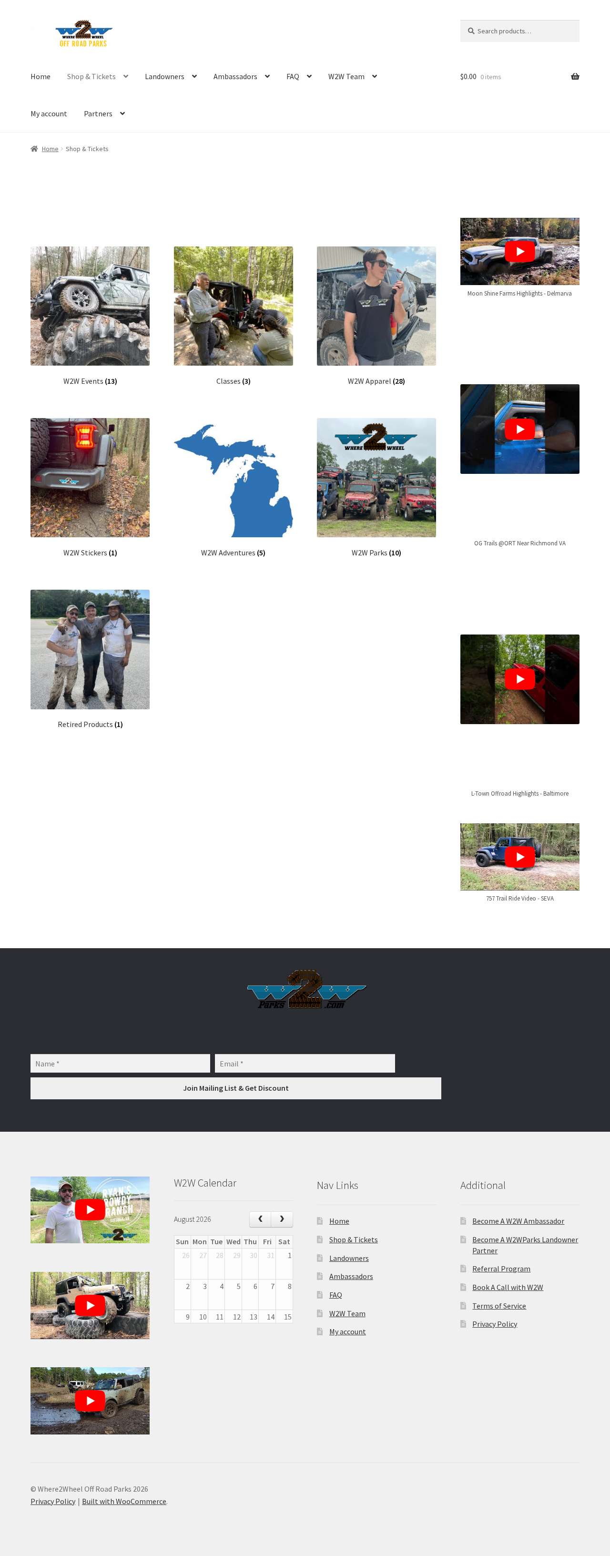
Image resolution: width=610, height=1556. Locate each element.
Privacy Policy (494, 1324)
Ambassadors (235, 76)
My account (48, 113)
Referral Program (501, 1268)
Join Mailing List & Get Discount (236, 1088)
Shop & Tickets (91, 76)
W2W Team (346, 76)
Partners (98, 113)
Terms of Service (499, 1305)
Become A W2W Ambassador (518, 1221)
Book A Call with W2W (507, 1287)
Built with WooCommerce (124, 1501)
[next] (282, 1219)
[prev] (260, 1219)
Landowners (164, 76)
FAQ (292, 76)
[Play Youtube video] (520, 251)
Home (40, 76)
